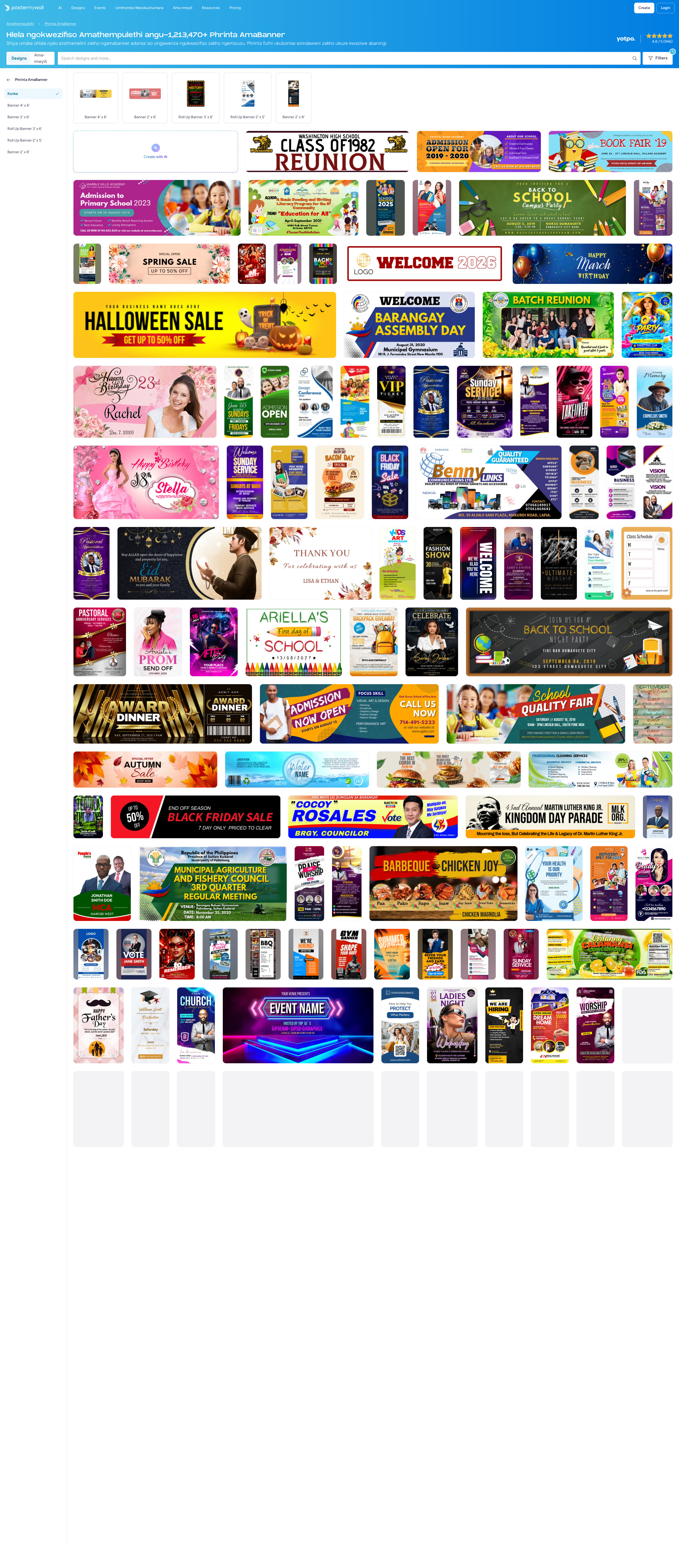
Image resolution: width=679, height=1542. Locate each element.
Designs (19, 58)
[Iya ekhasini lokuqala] (21, 8)
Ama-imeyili (40, 58)
